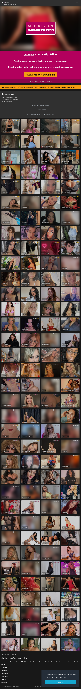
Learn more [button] (63, 677)
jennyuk (29, 54)
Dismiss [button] (60, 682)
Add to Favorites (41, 109)
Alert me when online (40, 74)
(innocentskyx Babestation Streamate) (61, 87)
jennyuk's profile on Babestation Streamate (41, 114)
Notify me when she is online (41, 105)
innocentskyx (61, 61)
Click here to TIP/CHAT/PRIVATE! (41, 81)
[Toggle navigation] (76, 3)
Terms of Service (39, 686)
